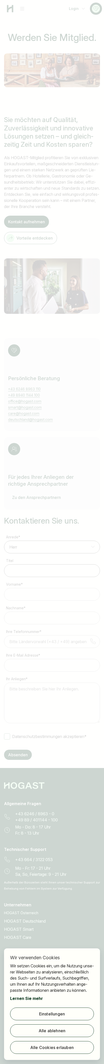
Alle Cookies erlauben (52, 1047)
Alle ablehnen (52, 1030)
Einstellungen (52, 1013)
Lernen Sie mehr (26, 998)
